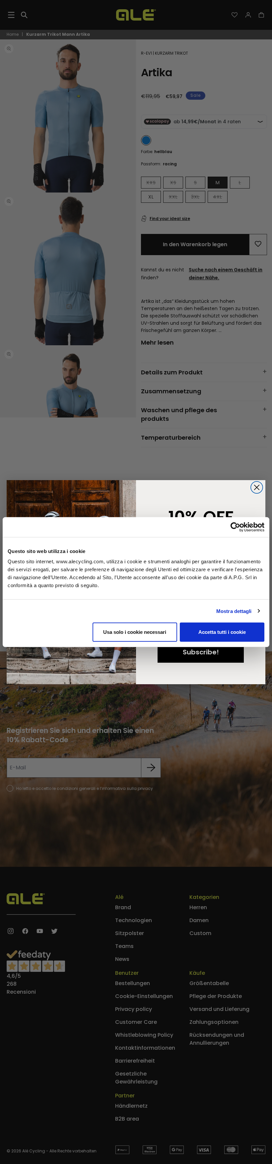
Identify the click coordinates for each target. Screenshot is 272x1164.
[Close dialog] (257, 487)
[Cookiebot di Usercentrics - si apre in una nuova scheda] (235, 527)
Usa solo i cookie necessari (134, 632)
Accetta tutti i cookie (222, 632)
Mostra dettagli (234, 611)
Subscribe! (201, 652)
